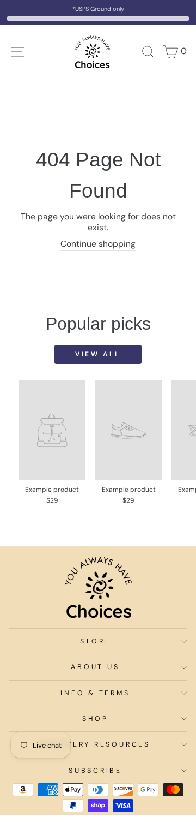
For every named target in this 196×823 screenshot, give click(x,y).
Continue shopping (98, 243)
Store (95, 641)
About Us (95, 667)
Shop (95, 718)
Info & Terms (95, 693)
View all (98, 354)
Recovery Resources (95, 744)
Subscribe (95, 770)
